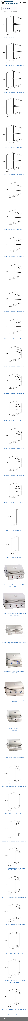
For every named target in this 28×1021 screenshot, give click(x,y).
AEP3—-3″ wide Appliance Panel (14, 530)
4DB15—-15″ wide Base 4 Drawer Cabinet (14, 420)
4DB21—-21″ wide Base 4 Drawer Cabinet (14, 475)
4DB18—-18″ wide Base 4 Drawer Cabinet (14, 448)
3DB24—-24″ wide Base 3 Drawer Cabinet (14, 338)
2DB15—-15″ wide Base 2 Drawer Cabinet (14, 92)
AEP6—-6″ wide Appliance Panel (14, 557)
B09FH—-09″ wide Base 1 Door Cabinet (14, 813)
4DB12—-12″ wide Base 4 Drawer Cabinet (14, 393)
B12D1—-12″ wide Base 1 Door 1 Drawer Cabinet (14, 841)
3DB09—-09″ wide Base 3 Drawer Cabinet (14, 202)
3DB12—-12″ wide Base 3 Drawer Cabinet (14, 229)
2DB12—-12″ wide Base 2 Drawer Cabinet (14, 65)
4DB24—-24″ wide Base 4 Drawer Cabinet (14, 502)
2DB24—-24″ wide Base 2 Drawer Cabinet (14, 174)
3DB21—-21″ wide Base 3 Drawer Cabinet (14, 311)
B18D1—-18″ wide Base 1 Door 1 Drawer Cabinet (14, 1009)
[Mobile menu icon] (25, 2)
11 (21, 1015)
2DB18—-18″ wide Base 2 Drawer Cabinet (14, 120)
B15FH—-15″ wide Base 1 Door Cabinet (14, 953)
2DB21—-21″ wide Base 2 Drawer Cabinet (14, 147)
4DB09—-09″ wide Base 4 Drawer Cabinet (14, 366)
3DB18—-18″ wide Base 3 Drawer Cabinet (14, 284)
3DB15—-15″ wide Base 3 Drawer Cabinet (14, 256)
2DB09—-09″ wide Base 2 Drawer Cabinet (14, 38)
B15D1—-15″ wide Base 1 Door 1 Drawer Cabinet (14, 897)
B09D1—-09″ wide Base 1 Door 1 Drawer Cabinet (14, 786)
